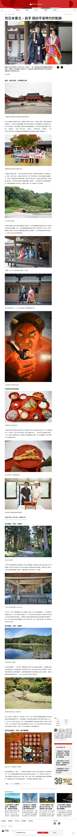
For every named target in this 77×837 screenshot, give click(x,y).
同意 (43, 832)
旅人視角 (11, 784)
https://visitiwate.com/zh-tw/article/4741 (16, 519)
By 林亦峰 (7, 74)
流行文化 (36, 10)
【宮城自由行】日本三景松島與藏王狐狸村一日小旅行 (62, 770)
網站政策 (10, 826)
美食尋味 (27, 10)
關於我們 (3, 826)
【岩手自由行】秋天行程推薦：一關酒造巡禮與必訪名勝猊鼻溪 (62, 763)
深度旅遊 (18, 10)
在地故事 (54, 10)
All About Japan (25, 784)
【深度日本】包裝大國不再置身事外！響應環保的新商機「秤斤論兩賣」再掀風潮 (62, 754)
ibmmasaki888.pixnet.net (60, 740)
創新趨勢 (45, 10)
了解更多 (55, 832)
